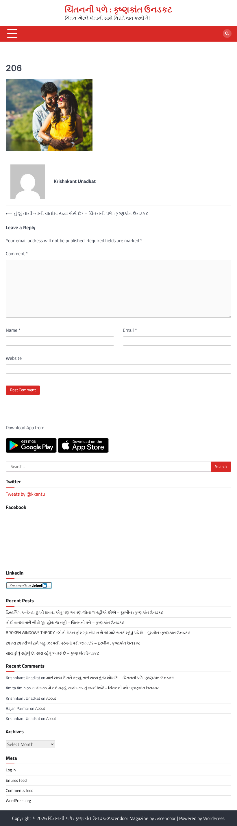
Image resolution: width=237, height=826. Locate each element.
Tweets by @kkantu (25, 493)
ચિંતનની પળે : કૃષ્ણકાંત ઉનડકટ (118, 9)
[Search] (227, 33)
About (51, 698)
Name (13, 330)
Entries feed (16, 780)
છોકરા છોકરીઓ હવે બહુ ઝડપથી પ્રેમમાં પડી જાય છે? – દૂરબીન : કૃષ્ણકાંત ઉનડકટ (73, 643)
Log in (11, 770)
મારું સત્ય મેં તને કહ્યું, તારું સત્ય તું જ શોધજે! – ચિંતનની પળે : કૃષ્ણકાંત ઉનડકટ (110, 678)
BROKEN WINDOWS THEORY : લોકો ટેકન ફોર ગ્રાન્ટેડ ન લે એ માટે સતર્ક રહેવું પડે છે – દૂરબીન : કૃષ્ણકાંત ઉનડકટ (98, 633)
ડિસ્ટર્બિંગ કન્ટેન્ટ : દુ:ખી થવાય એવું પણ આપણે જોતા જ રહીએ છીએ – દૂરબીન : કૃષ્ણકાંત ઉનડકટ (84, 612)
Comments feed (19, 790)
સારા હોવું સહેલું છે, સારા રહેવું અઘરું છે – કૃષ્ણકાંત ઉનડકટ (52, 653)
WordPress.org (18, 800)
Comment (17, 253)
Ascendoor (165, 818)
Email (130, 330)
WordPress (213, 818)
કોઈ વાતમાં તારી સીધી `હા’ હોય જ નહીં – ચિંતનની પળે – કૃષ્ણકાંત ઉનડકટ (65, 622)
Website (14, 358)
